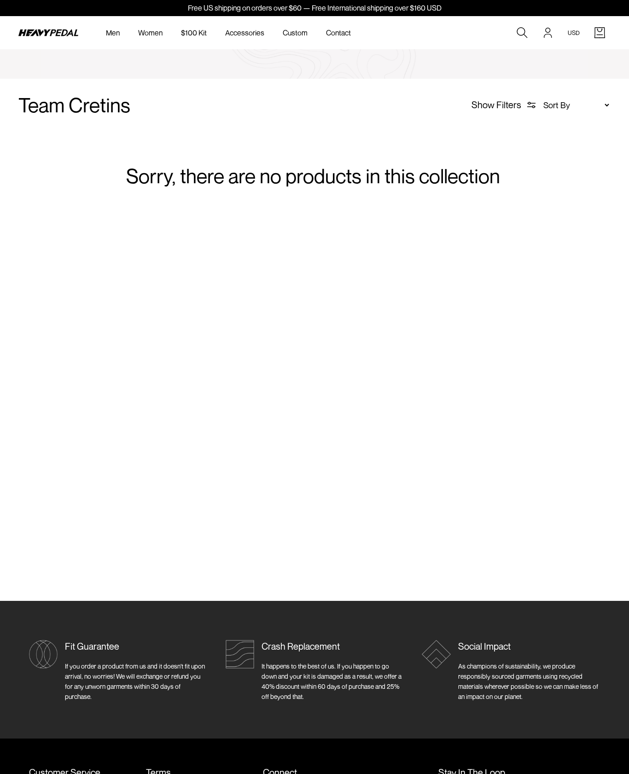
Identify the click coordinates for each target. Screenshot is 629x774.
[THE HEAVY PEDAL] (48, 32)
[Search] (522, 32)
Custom (295, 32)
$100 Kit (194, 32)
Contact (338, 32)
